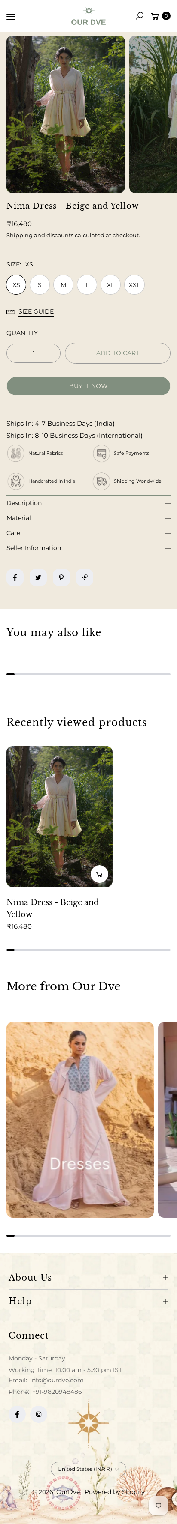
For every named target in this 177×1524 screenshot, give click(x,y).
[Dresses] (80, 1120)
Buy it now (88, 386)
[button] (139, 15)
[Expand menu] (10, 16)
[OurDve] (88, 14)
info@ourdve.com (56, 1380)
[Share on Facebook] (15, 577)
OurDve (69, 1492)
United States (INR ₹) (85, 1469)
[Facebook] (17, 1414)
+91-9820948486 (57, 1392)
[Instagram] (38, 1414)
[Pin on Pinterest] (61, 577)
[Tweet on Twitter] (38, 577)
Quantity (22, 333)
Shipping (19, 235)
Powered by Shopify (115, 1492)
